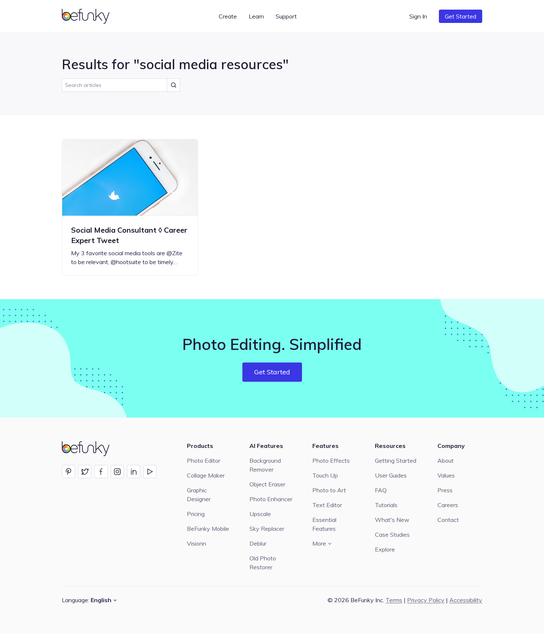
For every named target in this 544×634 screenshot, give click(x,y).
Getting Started (395, 460)
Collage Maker (206, 475)
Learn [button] (256, 16)
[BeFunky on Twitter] (84, 471)
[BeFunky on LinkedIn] (133, 471)
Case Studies (392, 534)
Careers (447, 505)
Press (445, 490)
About (445, 460)
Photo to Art (329, 490)
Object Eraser (267, 484)
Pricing (196, 513)
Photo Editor (203, 460)
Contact (448, 519)
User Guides (391, 475)
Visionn (196, 543)
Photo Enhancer (270, 499)
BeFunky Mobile (208, 528)
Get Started (460, 16)
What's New (392, 519)
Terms (394, 600)
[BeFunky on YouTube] (150, 471)
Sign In (418, 16)
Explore (385, 549)
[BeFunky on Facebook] (101, 471)
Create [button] (228, 16)
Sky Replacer (266, 528)
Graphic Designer (199, 494)
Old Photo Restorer (262, 562)
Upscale (260, 513)
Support (286, 16)
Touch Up (325, 475)
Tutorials (386, 505)
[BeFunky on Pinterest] (68, 471)
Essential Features (324, 524)
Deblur (257, 543)
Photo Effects (331, 460)
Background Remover (265, 465)
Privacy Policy (425, 600)
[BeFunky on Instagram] (117, 471)
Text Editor (327, 505)
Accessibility (465, 600)
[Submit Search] (173, 85)
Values (446, 475)
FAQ (381, 490)
